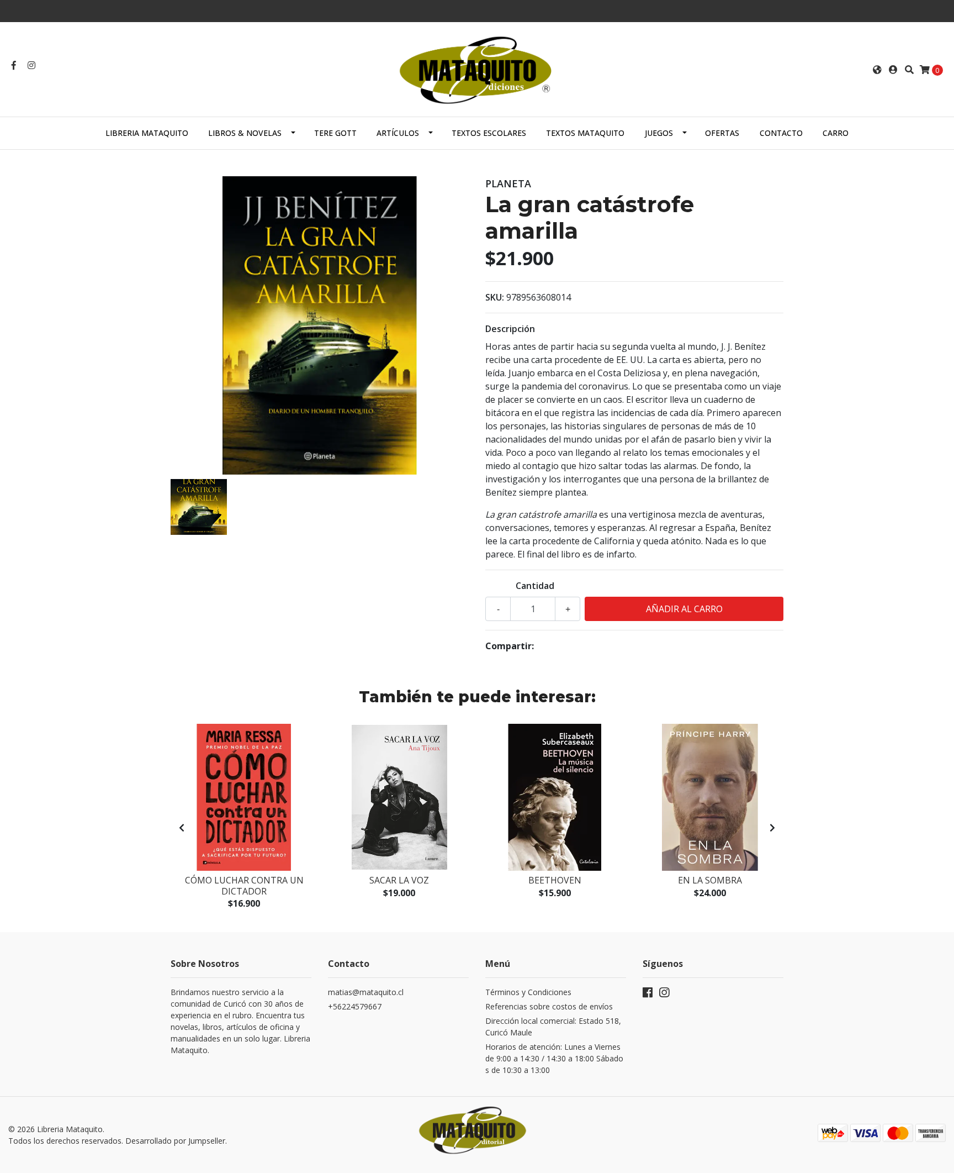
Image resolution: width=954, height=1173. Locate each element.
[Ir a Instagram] (31, 65)
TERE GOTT (335, 133)
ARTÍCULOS (398, 133)
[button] (877, 69)
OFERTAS (722, 133)
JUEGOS (659, 133)
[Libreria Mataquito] (477, 68)
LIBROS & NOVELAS (245, 133)
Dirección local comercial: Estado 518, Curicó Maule (553, 1027)
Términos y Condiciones (528, 992)
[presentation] (182, 828)
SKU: (494, 297)
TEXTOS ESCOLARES (489, 133)
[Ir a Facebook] (13, 65)
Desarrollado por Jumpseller (175, 1140)
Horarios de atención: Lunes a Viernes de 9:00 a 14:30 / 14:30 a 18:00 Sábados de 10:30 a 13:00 (554, 1058)
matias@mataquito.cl (366, 992)
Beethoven (554, 880)
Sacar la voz (399, 880)
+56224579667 (354, 1006)
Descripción (510, 329)
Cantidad (535, 586)
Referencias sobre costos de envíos (549, 1006)
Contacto (781, 133)
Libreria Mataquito (146, 133)
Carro (836, 133)
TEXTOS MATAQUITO (585, 133)
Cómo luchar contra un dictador (244, 885)
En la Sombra (710, 880)
